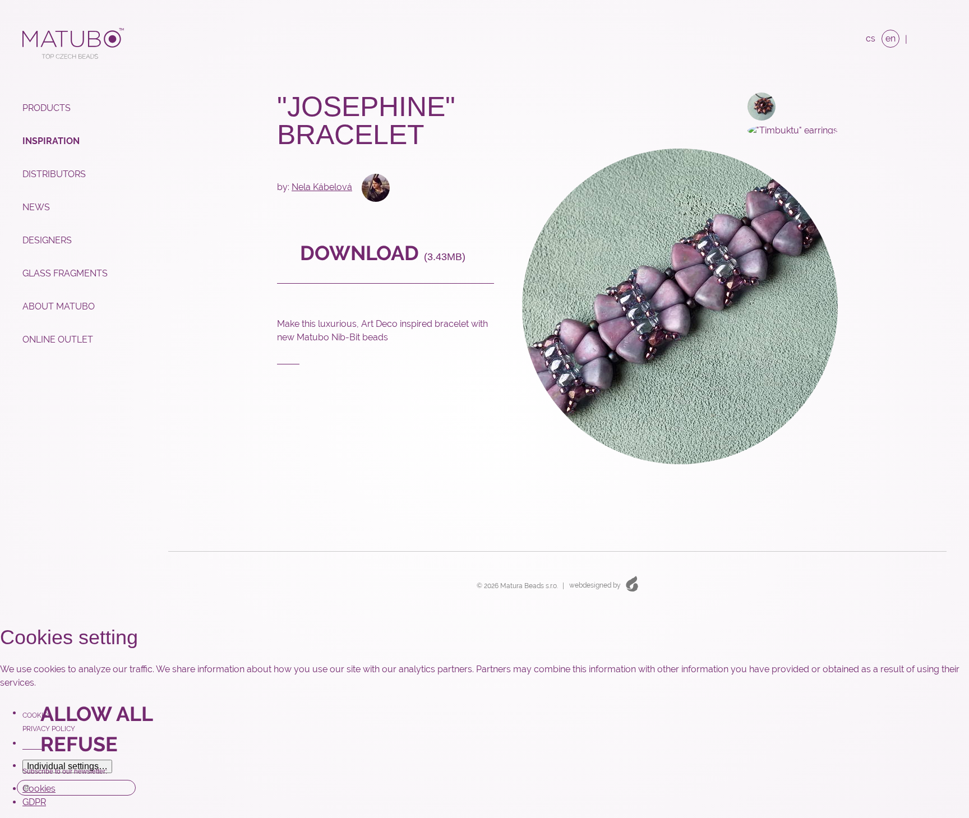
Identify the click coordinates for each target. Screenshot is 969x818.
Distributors (54, 174)
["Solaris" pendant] (754, 105)
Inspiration (51, 141)
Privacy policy (48, 729)
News (36, 207)
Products (46, 108)
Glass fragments (65, 273)
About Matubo (58, 306)
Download (380, 253)
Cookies (36, 715)
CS (870, 38)
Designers (47, 240)
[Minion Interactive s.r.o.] (632, 583)
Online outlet (57, 339)
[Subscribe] (124, 788)
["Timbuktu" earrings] (785, 129)
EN (890, 38)
